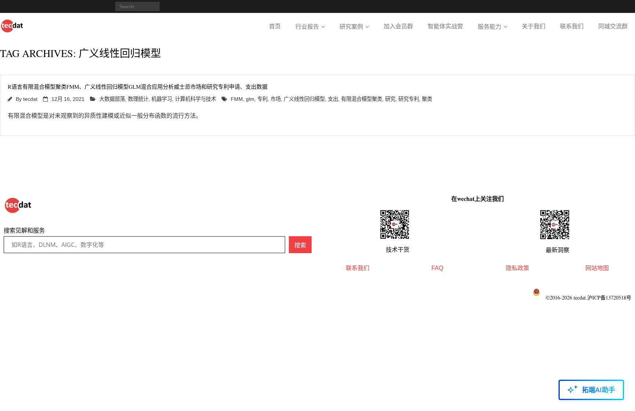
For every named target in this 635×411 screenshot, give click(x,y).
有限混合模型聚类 (361, 99)
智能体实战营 (445, 26)
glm (250, 99)
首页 (275, 26)
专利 (262, 99)
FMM (237, 99)
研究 (390, 99)
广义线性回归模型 (304, 99)
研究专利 (408, 99)
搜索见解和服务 (24, 230)
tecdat (30, 99)
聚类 (427, 99)
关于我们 (533, 26)
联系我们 (572, 26)
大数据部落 (112, 99)
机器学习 (161, 99)
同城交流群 (613, 26)
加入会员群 (398, 26)
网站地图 (597, 268)
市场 (275, 99)
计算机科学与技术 (195, 99)
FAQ (437, 268)
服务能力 (489, 27)
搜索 (300, 245)
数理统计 (138, 99)
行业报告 (307, 27)
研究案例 (351, 27)
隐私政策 (517, 268)
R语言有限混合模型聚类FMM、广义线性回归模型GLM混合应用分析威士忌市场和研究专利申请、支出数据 (138, 86)
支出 (333, 99)
